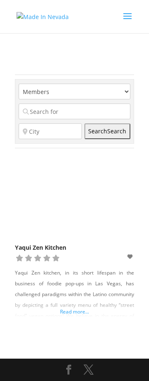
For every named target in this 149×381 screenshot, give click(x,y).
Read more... (74, 311)
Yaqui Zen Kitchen (40, 247)
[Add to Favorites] (130, 256)
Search (107, 131)
